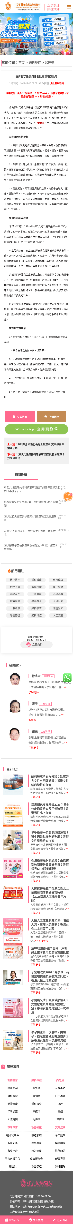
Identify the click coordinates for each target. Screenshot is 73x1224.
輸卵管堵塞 (12, 1135)
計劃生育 (12, 1080)
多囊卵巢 (12, 1143)
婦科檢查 (36, 608)
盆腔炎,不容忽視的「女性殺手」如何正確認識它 (30, 532)
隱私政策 (48, 1201)
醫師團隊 (60, 1166)
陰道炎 (36, 1088)
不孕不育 (58, 594)
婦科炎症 (35, 62)
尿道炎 (36, 1111)
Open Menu (69, 6)
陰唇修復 (15, 615)
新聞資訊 (60, 1158)
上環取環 (15, 608)
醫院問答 (60, 1150)
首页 (22, 62)
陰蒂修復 (36, 1150)
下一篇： (12, 454)
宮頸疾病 (36, 586)
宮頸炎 (36, 1095)
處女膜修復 (36, 1158)
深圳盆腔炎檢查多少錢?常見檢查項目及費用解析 (30, 518)
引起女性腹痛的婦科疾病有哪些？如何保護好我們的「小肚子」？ (32, 489)
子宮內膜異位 (12, 1158)
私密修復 (58, 579)
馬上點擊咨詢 (57, 83)
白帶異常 (60, 1095)
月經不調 (15, 586)
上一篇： (12, 444)
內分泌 (60, 1080)
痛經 (60, 1103)
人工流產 (58, 615)
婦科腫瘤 (36, 579)
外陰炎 (12, 1166)
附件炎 (36, 1119)
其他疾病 (60, 1127)
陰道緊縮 (15, 601)
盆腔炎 (49, 62)
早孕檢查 (36, 601)
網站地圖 (34, 1211)
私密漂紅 (36, 1166)
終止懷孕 (15, 579)
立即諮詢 (37, 644)
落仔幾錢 (58, 586)
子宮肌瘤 (36, 594)
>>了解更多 (41, 940)
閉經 (60, 1111)
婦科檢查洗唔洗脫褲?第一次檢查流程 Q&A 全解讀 (31, 503)
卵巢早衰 (12, 1150)
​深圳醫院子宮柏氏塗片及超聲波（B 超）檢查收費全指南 (30, 547)
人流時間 (58, 601)
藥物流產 (15, 594)
